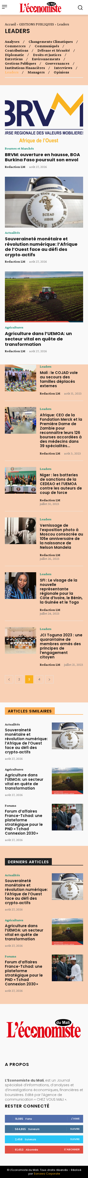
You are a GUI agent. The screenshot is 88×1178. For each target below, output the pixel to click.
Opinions (61, 72)
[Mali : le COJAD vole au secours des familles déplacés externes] (20, 378)
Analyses (12, 42)
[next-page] (49, 679)
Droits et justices (47, 55)
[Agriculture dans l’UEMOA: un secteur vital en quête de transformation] (44, 296)
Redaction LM (15, 167)
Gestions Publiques (20, 63)
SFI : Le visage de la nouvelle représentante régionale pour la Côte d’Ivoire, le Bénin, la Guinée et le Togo (61, 591)
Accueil (10, 24)
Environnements (46, 59)
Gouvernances (57, 63)
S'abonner (72, 1149)
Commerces (15, 46)
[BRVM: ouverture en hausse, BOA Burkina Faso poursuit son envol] (44, 118)
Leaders (12, 72)
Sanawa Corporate (47, 1174)
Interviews (63, 68)
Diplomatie (14, 55)
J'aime (75, 1118)
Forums (10, 805)
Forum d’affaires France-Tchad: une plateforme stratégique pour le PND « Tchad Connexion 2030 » (24, 822)
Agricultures (14, 327)
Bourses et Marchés (19, 148)
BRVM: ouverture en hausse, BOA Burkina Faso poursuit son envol (42, 157)
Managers (36, 72)
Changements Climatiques (51, 42)
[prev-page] (9, 679)
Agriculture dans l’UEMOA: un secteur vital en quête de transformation (38, 338)
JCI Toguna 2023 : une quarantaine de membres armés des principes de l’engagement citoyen (61, 646)
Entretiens (14, 59)
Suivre (75, 1129)
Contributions (16, 50)
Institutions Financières (25, 68)
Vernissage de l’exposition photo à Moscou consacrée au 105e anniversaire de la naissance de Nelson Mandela (61, 536)
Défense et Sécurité (53, 50)
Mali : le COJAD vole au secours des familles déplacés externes (59, 379)
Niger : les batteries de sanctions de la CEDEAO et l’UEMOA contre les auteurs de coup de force (61, 483)
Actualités (12, 232)
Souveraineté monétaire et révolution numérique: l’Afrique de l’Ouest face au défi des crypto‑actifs (41, 247)
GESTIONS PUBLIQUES (36, 24)
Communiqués (47, 46)
